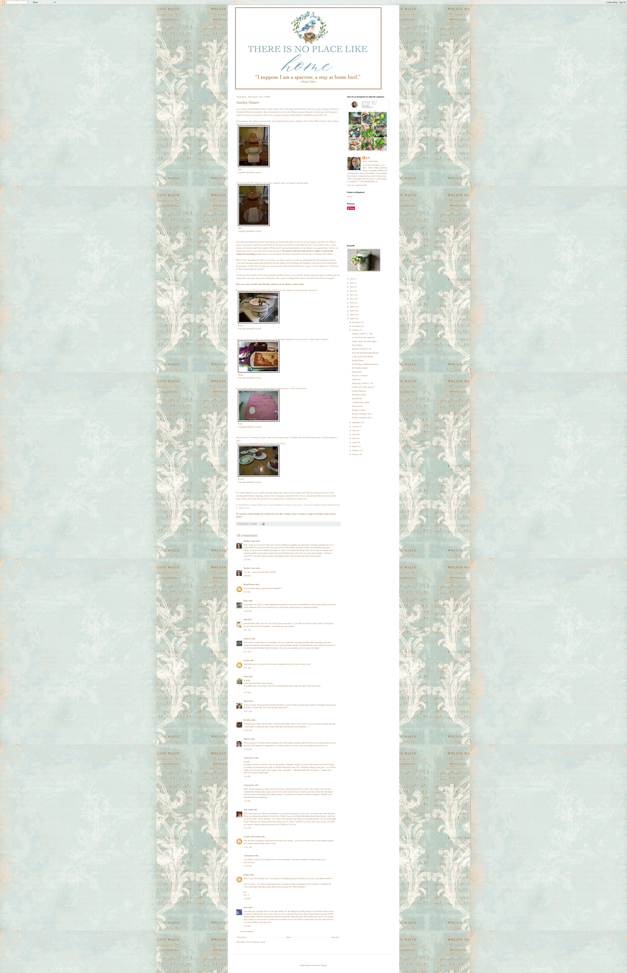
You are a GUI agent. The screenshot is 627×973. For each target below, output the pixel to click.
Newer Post (241, 937)
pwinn (258, 172)
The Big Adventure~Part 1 (362, 417)
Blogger (324, 965)
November (356, 326)
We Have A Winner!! (360, 375)
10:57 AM (248, 711)
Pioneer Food (357, 406)
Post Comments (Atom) (256, 942)
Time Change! (357, 345)
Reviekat (247, 719)
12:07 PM (247, 866)
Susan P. (247, 638)
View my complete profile (357, 185)
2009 (352, 306)
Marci (246, 701)
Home (288, 937)
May (354, 438)
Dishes (240, 325)
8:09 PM (247, 575)
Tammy (247, 738)
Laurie (246, 660)
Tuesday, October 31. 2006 (362, 333)
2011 (352, 298)
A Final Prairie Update (360, 402)
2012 (352, 294)
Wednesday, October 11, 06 (362, 383)
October (355, 330)
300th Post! (356, 379)
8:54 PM (247, 926)
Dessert (241, 479)
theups (246, 874)
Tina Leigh (248, 809)
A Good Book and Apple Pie (363, 337)
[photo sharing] (254, 166)
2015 (352, 286)
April (354, 442)
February (356, 450)
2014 (352, 290)
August (355, 426)
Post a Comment (246, 931)
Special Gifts (357, 371)
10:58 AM (248, 730)
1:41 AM (247, 828)
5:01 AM (247, 630)
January (355, 454)
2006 (352, 318)
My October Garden (360, 368)
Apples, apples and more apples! (364, 341)
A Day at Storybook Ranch (362, 356)
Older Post (335, 937)
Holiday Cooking (358, 410)
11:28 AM (248, 847)
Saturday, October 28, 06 (361, 348)
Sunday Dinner (358, 360)
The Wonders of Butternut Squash (365, 364)
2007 (352, 314)
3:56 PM (247, 898)
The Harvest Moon (359, 394)
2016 (352, 282)
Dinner (240, 374)
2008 (352, 310)
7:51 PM (247, 800)
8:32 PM (247, 591)
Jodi (245, 619)
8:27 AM (247, 651)
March (355, 446)
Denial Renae (249, 584)
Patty (246, 600)
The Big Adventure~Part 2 (362, 413)
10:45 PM (247, 611)
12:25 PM (247, 749)
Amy (246, 907)
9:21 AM (247, 667)
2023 (352, 278)
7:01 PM (247, 776)
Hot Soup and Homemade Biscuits (365, 352)
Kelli (368, 158)
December (356, 322)
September (356, 422)
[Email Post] (263, 524)
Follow (350, 196)
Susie (246, 676)
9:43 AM (247, 692)
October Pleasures (359, 391)
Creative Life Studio (252, 836)
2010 (352, 302)
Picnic (240, 423)
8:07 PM (247, 559)
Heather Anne (249, 541)
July (354, 430)
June (354, 434)
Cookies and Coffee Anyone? (363, 387)
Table (240, 169)
